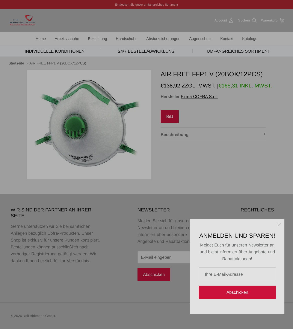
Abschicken (237, 292)
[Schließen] (279, 224)
